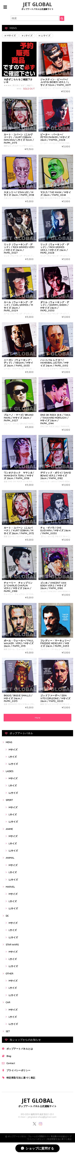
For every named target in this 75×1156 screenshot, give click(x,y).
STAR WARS (12, 944)
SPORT (9, 799)
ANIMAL (10, 857)
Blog (9, 1056)
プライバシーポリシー (19, 1070)
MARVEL (10, 886)
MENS (9, 742)
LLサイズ (45, 35)
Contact (11, 1063)
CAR (8, 1002)
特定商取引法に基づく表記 (21, 1077)
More (37, 717)
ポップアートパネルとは (20, 1048)
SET (8, 1031)
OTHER (9, 973)
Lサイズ (27, 35)
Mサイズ (11, 35)
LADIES (9, 771)
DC (7, 915)
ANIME (9, 828)
